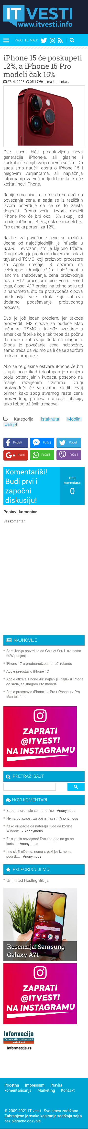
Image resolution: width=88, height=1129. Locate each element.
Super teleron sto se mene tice (30, 810)
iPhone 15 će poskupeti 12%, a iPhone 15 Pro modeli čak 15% (42, 66)
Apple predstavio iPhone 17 (27, 671)
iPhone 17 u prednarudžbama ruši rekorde (39, 663)
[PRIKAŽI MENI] (6, 40)
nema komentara (56, 81)
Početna (11, 1085)
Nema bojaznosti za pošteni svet (31, 818)
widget (10, 424)
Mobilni (74, 419)
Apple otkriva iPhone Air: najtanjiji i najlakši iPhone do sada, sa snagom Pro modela (45, 681)
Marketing (46, 1090)
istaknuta (50, 419)
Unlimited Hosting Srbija (27, 880)
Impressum (34, 1085)
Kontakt (68, 1090)
